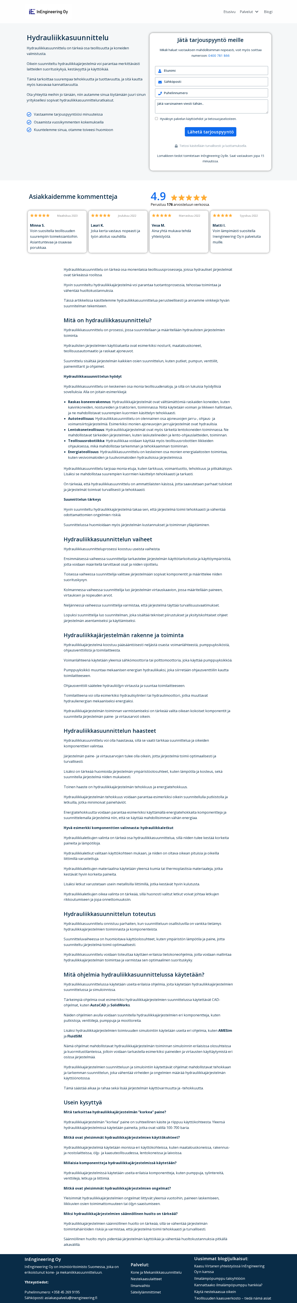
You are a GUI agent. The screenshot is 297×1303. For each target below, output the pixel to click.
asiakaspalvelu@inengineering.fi (71, 1297)
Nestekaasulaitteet (146, 1278)
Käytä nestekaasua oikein (215, 1291)
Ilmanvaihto (140, 1285)
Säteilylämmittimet (146, 1292)
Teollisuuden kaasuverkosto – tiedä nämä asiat (232, 1298)
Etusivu (229, 11)
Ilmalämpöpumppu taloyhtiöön (219, 1278)
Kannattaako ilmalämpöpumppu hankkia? (228, 1285)
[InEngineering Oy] (48, 11)
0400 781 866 (219, 55)
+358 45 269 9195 (66, 1292)
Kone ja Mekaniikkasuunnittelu (156, 1272)
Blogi (268, 11)
